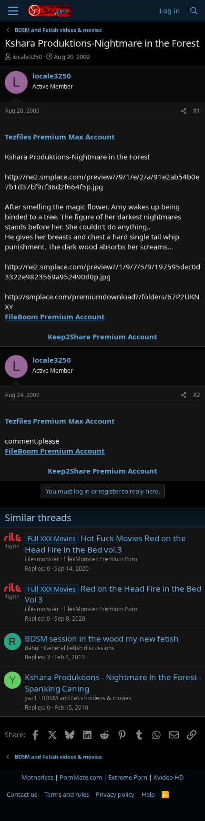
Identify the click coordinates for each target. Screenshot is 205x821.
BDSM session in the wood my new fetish (102, 638)
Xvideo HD (169, 777)
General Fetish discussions (79, 648)
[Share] (183, 111)
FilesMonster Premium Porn (100, 559)
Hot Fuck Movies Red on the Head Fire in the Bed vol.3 (105, 544)
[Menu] (13, 10)
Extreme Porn (127, 777)
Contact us (22, 794)
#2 (196, 395)
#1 (196, 111)
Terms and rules (66, 794)
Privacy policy (115, 794)
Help (148, 794)
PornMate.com (81, 777)
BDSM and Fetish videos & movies (86, 698)
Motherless (37, 777)
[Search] (193, 11)
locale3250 (27, 56)
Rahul (32, 648)
